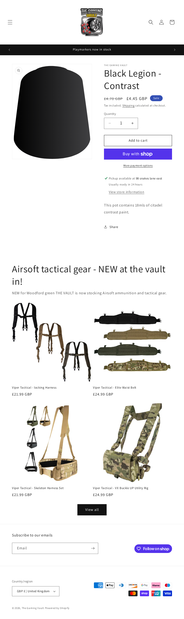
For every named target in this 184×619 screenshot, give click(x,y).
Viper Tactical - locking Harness (34, 388)
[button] (10, 22)
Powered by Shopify (57, 608)
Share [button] (113, 227)
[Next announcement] (174, 50)
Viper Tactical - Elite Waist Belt (114, 388)
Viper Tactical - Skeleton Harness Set (37, 488)
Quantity (110, 114)
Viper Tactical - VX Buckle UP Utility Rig (121, 488)
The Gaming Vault (33, 608)
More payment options (138, 165)
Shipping (128, 105)
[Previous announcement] (9, 50)
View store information (126, 192)
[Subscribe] (92, 548)
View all (92, 509)
